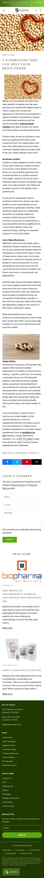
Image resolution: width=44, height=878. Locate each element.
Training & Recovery (10, 753)
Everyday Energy (9, 749)
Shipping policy (11, 853)
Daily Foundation (9, 741)
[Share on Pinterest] (27, 462)
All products (7, 737)
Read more (7, 628)
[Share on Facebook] (7, 462)
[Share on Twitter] (17, 462)
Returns (5, 790)
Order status (7, 802)
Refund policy (7, 850)
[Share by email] (37, 462)
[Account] (36, 10)
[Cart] (40, 10)
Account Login (8, 806)
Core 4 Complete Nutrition (21, 670)
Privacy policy (20, 850)
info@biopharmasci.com (11, 724)
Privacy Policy (18, 485)
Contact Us (6, 778)
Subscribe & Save (9, 765)
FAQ (4, 782)
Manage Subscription (11, 798)
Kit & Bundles (7, 761)
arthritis (7, 585)
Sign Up (22, 835)
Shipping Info (7, 786)
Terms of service (34, 850)
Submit (9, 539)
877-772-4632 (25, 439)
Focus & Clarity (8, 757)
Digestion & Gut (8, 745)
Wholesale (6, 794)
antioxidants (10, 665)
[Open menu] (3, 10)
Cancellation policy (26, 853)
